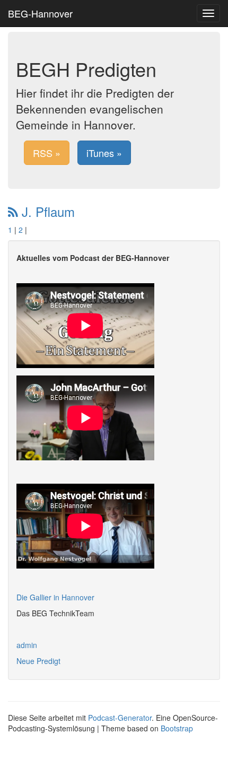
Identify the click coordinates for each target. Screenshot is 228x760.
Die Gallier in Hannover (55, 597)
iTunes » (104, 153)
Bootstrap (177, 728)
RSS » (46, 153)
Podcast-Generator (120, 717)
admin (26, 645)
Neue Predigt (38, 661)
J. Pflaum (46, 211)
